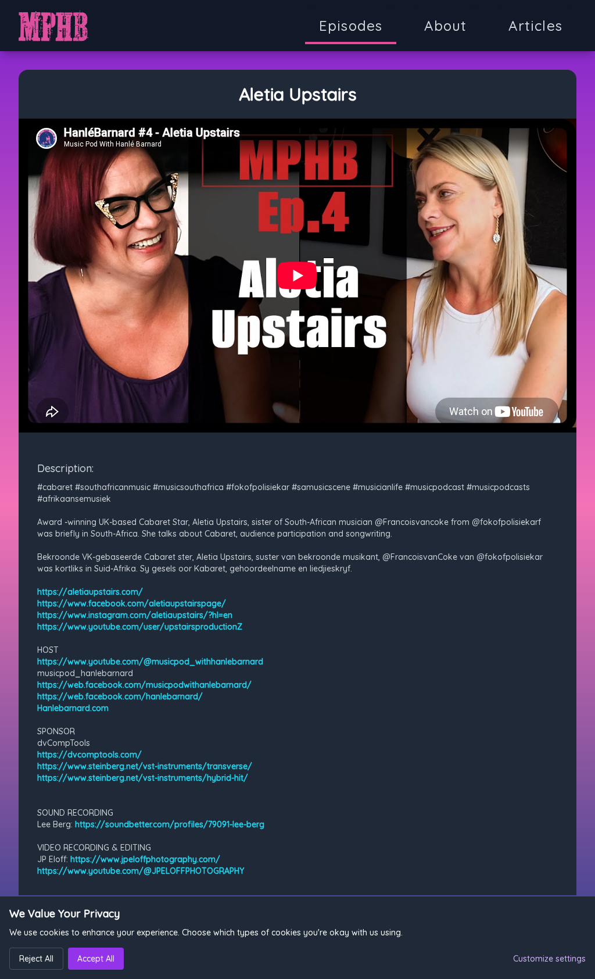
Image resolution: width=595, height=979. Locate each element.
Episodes (351, 25)
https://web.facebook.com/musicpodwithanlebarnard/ (144, 685)
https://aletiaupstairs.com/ (90, 592)
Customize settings (549, 958)
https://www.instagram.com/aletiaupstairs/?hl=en (134, 615)
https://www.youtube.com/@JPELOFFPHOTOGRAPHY (140, 871)
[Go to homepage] (53, 26)
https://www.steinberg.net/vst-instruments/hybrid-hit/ (142, 778)
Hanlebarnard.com (73, 708)
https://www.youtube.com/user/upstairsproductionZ (139, 626)
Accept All (95, 958)
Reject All (36, 958)
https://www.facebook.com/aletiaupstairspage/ (131, 603)
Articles (535, 25)
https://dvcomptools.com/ (89, 754)
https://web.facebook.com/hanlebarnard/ (120, 696)
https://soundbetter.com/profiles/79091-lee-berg (169, 824)
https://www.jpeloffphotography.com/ (145, 859)
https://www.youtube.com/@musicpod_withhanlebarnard (150, 661)
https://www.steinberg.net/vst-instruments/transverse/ (144, 766)
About (445, 25)
